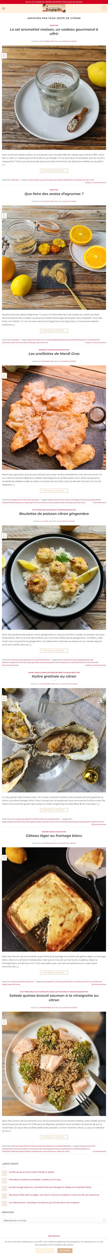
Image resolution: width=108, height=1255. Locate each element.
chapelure (13, 662)
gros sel (53, 180)
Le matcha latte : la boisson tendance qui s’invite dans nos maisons (44, 1202)
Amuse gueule (34, 672)
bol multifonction (65, 660)
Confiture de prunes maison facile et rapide (31, 1172)
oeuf (41, 662)
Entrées (51, 672)
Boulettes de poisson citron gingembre (54, 514)
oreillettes (10, 503)
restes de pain (85, 822)
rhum (47, 503)
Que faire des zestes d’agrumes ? (54, 194)
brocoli (83, 1146)
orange (54, 340)
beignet (51, 500)
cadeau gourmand (42, 180)
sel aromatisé (75, 180)
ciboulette (20, 822)
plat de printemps (41, 1149)
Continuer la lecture (54, 171)
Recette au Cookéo (72, 1149)
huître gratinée (65, 822)
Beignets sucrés (46, 350)
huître (56, 822)
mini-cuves (46, 340)
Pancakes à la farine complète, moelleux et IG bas (35, 1179)
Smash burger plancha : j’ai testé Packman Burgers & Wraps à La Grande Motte (50, 1187)
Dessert (45, 832)
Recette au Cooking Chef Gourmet (29, 503)
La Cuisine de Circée (67, 41)
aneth (30, 180)
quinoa (61, 1149)
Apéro (44, 672)
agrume (31, 340)
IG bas (58, 982)
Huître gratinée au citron (54, 676)
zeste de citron (88, 180)
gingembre (34, 662)
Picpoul (75, 822)
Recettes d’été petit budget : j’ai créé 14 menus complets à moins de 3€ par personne (54, 1195)
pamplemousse (64, 340)
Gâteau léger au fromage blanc (54, 836)
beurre (58, 500)
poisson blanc (54, 662)
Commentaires (99, 824)
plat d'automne (16, 1149)
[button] (3, 8)
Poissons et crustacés (56, 510)
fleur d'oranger (73, 500)
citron (38, 340)
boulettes (78, 660)
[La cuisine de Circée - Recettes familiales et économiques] (54, 8)
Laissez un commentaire (95, 183)
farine (63, 500)
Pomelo (74, 340)
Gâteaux (53, 832)
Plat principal (39, 510)
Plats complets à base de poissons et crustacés (56, 992)
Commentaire (99, 503)
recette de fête (63, 180)
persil (45, 662)
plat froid (53, 1149)
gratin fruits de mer (44, 822)
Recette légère (17, 1151)
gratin (33, 822)
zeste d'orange (29, 343)
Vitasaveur (52, 1151)
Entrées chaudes (63, 672)
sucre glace (55, 503)
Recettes (54, 25)
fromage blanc (49, 982)
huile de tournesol (87, 500)
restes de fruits (16, 343)
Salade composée (32, 1151)
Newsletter (54, 1236)
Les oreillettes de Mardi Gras (54, 354)
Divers (57, 350)
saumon (43, 1151)
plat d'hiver (28, 1149)
